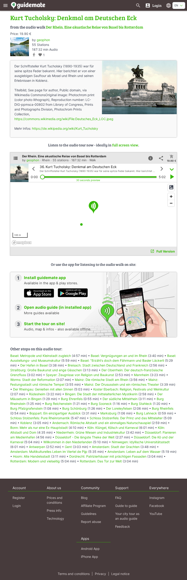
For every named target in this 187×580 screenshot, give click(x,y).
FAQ (118, 498)
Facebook (156, 506)
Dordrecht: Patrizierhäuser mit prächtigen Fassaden (107, 456)
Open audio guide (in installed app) (57, 307)
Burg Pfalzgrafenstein (26, 408)
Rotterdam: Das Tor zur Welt (101, 461)
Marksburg (108, 413)
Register (19, 498)
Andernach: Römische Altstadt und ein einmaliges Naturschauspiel (101, 423)
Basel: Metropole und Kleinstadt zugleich (40, 356)
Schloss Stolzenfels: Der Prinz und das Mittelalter (126, 418)
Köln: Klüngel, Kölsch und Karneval (112, 428)
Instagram (156, 498)
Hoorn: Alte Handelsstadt (31, 456)
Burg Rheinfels (162, 408)
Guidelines (88, 514)
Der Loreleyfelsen (119, 408)
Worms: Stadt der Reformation (32, 380)
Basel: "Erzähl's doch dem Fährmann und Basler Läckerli (122, 360)
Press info (54, 510)
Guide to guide (126, 506)
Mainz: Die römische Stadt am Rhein (101, 380)
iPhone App (89, 557)
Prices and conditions (54, 500)
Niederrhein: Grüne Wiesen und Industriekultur (90, 432)
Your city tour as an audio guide (127, 516)
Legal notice (120, 574)
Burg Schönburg (74, 408)
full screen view (125, 144)
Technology (55, 518)
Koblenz (26, 423)
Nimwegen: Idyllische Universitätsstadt (141, 442)
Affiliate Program (93, 506)
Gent (68, 447)
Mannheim (141, 375)
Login (17, 506)
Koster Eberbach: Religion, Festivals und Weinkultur (131, 389)
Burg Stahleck (141, 404)
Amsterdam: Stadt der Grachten (116, 447)
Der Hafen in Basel (34, 365)
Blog (84, 498)
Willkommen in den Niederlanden (67, 442)
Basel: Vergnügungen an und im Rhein (119, 356)
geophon (43, 40)
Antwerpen (37, 447)
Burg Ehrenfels (72, 399)
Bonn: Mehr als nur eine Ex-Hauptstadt (39, 428)
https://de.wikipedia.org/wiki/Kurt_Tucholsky (65, 128)
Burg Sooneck (101, 404)
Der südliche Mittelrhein (120, 399)
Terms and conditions (74, 574)
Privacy (100, 574)
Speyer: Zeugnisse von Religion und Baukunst (80, 375)
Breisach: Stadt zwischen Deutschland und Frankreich (108, 365)
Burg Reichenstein (58, 404)
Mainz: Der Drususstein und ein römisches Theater (121, 384)
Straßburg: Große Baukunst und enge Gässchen (46, 370)
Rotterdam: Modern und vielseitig (35, 461)
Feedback (122, 526)
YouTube (155, 514)
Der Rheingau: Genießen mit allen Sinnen (43, 389)
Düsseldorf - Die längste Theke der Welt (84, 437)
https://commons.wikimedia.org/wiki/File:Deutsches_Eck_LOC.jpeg (63, 119)
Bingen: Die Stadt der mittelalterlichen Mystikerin (101, 394)
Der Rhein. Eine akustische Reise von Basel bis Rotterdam (94, 27)
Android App (90, 549)
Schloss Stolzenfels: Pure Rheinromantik (40, 418)
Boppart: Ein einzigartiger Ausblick (55, 413)
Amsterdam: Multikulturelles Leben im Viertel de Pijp (48, 451)
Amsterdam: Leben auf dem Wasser (134, 451)
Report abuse (91, 522)
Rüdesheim (37, 394)
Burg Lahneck (146, 413)
